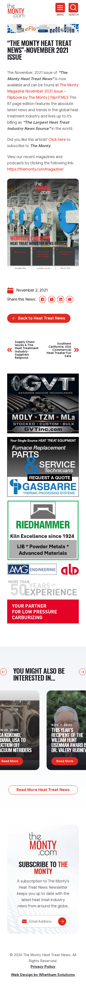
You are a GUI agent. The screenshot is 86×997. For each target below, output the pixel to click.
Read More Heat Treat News (43, 790)
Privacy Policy (43, 966)
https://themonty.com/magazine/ (35, 169)
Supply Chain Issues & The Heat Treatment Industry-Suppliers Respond (26, 349)
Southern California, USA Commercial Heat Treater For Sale (59, 350)
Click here (57, 139)
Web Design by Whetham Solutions (43, 975)
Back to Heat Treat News (41, 318)
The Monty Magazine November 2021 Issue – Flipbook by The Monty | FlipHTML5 (42, 91)
